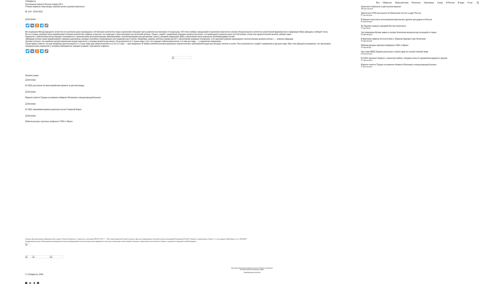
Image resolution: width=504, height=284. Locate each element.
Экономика (429, 2)
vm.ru (325, 32)
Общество (387, 2)
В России (450, 2)
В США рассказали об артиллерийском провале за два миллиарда (54, 85)
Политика (416, 2)
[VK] (30, 283)
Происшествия (401, 2)
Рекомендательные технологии (252, 272)
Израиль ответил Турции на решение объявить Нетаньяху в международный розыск (399, 64)
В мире (461, 2)
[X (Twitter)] (26, 283)
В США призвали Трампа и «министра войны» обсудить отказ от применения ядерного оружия (404, 58)
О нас (470, 2)
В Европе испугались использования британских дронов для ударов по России (396, 19)
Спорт (440, 2)
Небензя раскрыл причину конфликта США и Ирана (384, 45)
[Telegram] (34, 283)
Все (377, 2)
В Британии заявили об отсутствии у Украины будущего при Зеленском (393, 39)
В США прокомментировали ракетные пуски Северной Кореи (53, 109)
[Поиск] (478, 3)
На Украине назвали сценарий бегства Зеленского (383, 26)
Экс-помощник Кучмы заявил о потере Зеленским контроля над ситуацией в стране (398, 32)
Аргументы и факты (99, 46)
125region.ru (30, 1)
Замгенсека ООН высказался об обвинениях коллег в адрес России (391, 13)
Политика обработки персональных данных (252, 269)
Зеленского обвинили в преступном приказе (381, 6)
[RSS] (38, 283)
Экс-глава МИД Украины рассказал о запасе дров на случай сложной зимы (394, 51)
